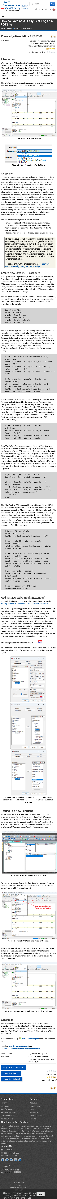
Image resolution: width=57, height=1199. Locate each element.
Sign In (40, 9)
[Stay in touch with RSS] (16, 1159)
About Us (33, 1103)
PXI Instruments (7, 1119)
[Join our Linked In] (7, 1159)
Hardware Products (8, 1112)
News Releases (35, 1106)
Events (32, 1109)
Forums (33, 1119)
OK (40, 1194)
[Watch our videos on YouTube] (20, 1159)
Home (3, 28)
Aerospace (5, 1106)
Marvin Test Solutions (12, 1171)
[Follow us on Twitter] (11, 1159)
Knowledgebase (36, 1116)
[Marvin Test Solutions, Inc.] (15, 11)
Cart (49, 9)
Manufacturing (6, 1109)
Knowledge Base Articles (23, 28)
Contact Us (7, 1150)
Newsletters (34, 1112)
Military (4, 1103)
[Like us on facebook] (3, 1159)
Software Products (8, 1116)
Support (9, 28)
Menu (4, 15)
